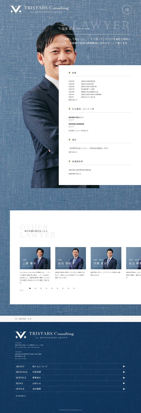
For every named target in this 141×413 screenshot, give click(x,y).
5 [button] (52, 288)
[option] (35, 265)
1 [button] (30, 288)
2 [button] (35, 288)
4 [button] (46, 288)
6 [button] (57, 288)
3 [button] (41, 288)
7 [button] (63, 288)
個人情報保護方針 (21, 395)
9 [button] (74, 288)
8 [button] (68, 288)
